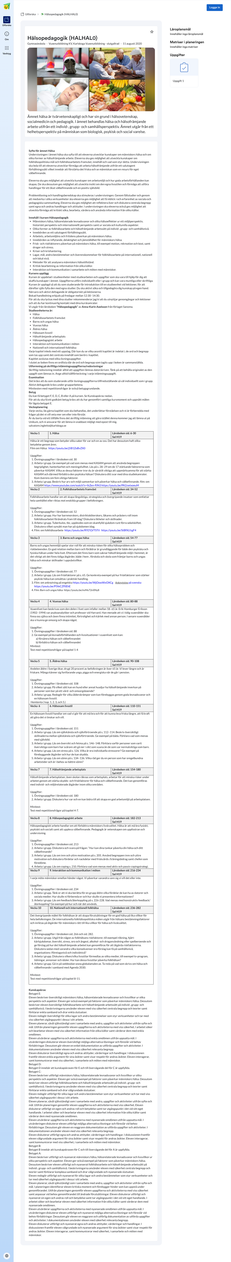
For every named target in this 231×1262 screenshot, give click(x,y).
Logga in (214, 7)
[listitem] (6, 21)
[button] (184, 73)
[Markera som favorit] (152, 32)
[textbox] (91, 691)
